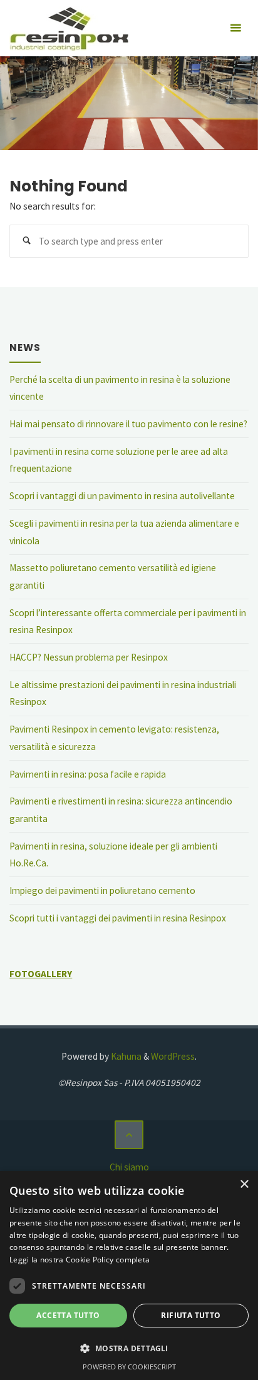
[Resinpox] (68, 28)
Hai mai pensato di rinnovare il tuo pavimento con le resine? (128, 424)
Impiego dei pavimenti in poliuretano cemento (102, 890)
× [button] (244, 1184)
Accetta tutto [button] (68, 1315)
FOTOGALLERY (40, 974)
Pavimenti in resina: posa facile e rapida (87, 774)
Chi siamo (129, 1167)
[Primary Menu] (235, 28)
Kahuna (125, 1056)
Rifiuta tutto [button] (190, 1315)
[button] (129, 1349)
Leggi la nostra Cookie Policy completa (79, 1259)
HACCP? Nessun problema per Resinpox (88, 657)
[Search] (26, 241)
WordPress (173, 1056)
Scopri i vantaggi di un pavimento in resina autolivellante (122, 496)
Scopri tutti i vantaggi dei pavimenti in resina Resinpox (117, 918)
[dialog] (129, 1275)
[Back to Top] (129, 1134)
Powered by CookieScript (129, 1366)
